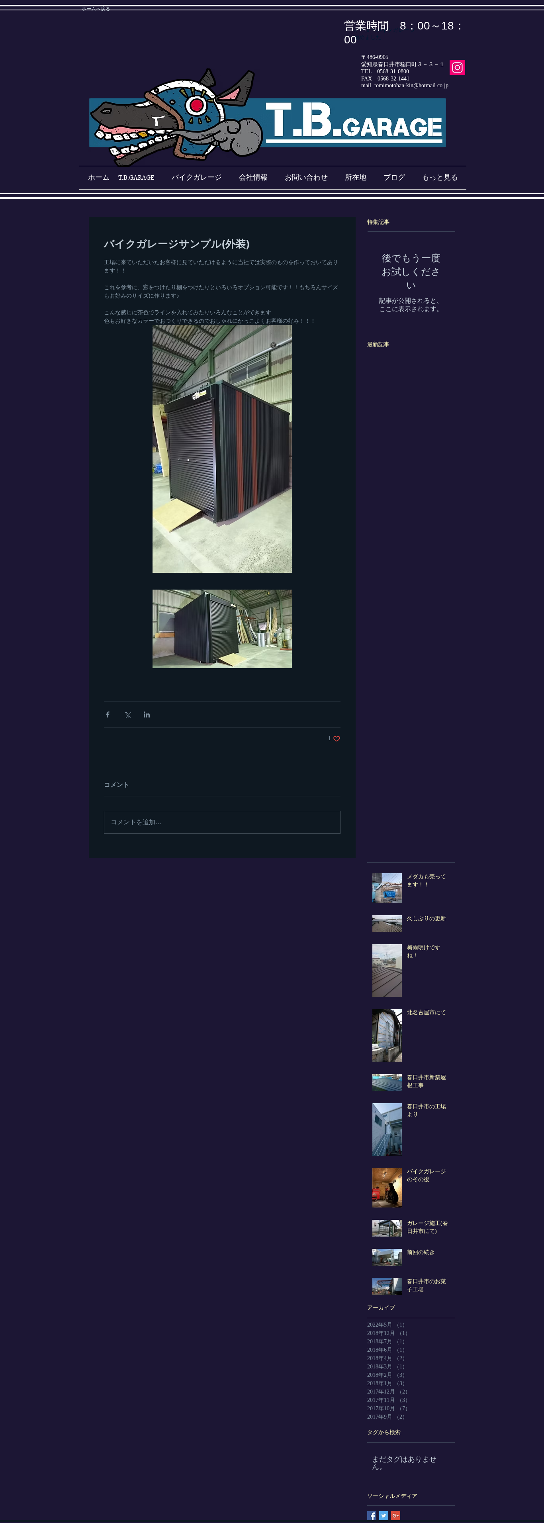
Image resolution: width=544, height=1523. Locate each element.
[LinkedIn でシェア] (147, 714)
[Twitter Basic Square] (383, 1515)
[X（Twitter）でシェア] (127, 714)
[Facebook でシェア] (108, 714)
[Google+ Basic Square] (395, 1515)
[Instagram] (457, 67)
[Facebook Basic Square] (371, 1515)
